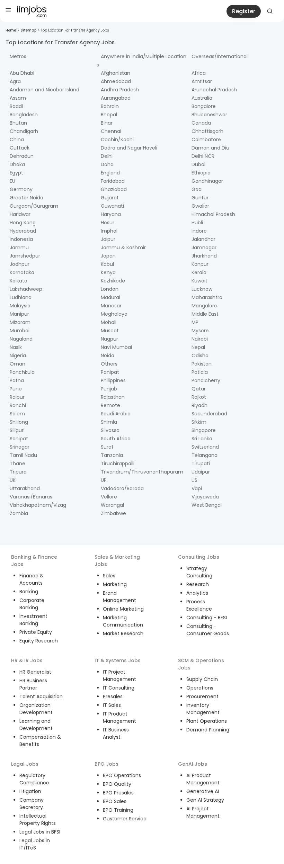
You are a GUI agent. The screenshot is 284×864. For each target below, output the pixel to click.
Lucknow (202, 289)
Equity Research (38, 640)
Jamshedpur (25, 255)
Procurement (202, 696)
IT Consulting (118, 687)
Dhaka (17, 164)
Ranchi (18, 405)
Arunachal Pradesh (214, 89)
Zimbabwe (113, 513)
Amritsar (202, 81)
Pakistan (202, 363)
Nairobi (200, 338)
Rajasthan (113, 397)
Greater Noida (26, 197)
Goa (197, 189)
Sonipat (19, 438)
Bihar (107, 122)
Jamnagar (204, 247)
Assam (18, 97)
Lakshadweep (26, 289)
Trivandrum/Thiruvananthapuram (142, 471)
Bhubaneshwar (209, 114)
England (110, 172)
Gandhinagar (207, 181)
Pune (16, 388)
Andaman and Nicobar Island (44, 89)
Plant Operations (206, 721)
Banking (28, 591)
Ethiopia (201, 172)
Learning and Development (36, 725)
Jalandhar (203, 239)
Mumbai (19, 330)
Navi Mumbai (116, 347)
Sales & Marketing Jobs (117, 561)
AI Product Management (203, 779)
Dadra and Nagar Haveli (129, 147)
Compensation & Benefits (40, 741)
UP (104, 480)
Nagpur (109, 338)
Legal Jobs (24, 763)
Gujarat (110, 197)
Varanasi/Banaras (31, 496)
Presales (113, 696)
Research (197, 584)
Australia (202, 97)
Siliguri (17, 430)
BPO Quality (117, 784)
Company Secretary (31, 803)
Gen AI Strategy (205, 799)
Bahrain (110, 106)
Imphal (109, 230)
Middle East (205, 313)
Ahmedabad (116, 81)
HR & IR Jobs (27, 660)
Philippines (113, 380)
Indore (199, 230)
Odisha (200, 355)
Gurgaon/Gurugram (34, 205)
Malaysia (20, 305)
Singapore (204, 430)
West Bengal (207, 505)
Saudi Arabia (116, 413)
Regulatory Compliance (34, 779)
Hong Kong (23, 222)
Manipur (19, 313)
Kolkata (18, 280)
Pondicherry (206, 380)
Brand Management (119, 597)
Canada (201, 122)
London (109, 289)
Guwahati (112, 205)
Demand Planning (207, 729)
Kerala (199, 272)
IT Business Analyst (116, 733)
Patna (17, 380)
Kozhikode (113, 280)
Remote (110, 405)
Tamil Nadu (23, 455)
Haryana (111, 214)
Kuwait (199, 280)
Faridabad (113, 181)
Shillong (19, 421)
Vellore (109, 496)
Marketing (115, 584)
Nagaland (21, 338)
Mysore (200, 330)
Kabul (107, 264)
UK (13, 480)
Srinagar (19, 446)
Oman (17, 363)
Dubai (198, 164)
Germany (21, 189)
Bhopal (109, 114)
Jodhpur (19, 264)
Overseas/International (220, 56)
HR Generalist (35, 671)
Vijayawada (205, 496)
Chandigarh (24, 131)
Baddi (16, 106)
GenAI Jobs (192, 763)
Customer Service (125, 818)
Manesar (111, 305)
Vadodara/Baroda (122, 488)
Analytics (197, 593)
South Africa (116, 438)
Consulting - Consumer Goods (207, 630)
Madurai (110, 297)
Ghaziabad (114, 189)
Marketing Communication (123, 621)
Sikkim (199, 421)
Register (243, 11)
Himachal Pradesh (213, 214)
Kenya (108, 272)
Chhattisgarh (207, 131)
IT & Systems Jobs (118, 660)
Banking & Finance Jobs (34, 561)
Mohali (108, 322)
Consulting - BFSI (206, 617)
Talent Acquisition (41, 696)
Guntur (200, 197)
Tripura (18, 471)
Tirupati (201, 463)
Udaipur (201, 471)
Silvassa (110, 430)
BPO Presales (118, 792)
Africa (199, 73)
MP (195, 322)
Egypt (16, 172)
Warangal (112, 505)
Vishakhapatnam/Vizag (38, 505)
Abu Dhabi (22, 73)
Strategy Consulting (199, 572)
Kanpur (200, 264)
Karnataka (22, 272)
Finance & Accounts (31, 579)
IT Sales (112, 705)
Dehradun (22, 156)
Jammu (19, 247)
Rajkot (199, 397)
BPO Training (118, 810)
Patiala (200, 372)
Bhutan (18, 122)
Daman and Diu (210, 147)
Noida (107, 355)
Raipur (17, 397)
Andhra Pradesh (120, 89)
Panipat (110, 372)
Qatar (199, 388)
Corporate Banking (31, 604)
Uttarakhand (25, 488)
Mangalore (204, 305)
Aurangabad (116, 97)
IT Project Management (119, 675)
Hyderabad (23, 230)
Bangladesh (24, 114)
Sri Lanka (202, 438)
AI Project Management (203, 812)
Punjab (109, 388)
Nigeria (18, 355)
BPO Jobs (106, 763)
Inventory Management (203, 709)
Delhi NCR (203, 156)
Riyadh (199, 405)
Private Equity (35, 632)
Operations (199, 687)
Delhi (107, 156)
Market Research (123, 633)
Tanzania (112, 455)
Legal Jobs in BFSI (39, 831)
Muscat (110, 330)
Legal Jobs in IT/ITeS (34, 844)
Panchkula (22, 372)
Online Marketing (123, 608)
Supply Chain (202, 679)
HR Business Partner (33, 684)
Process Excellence (199, 605)
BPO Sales (114, 801)
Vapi (197, 488)
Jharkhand (204, 255)
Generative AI (202, 791)
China (17, 139)
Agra (15, 81)
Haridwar (20, 214)
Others (109, 363)
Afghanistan (115, 73)
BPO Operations (122, 775)
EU (12, 181)
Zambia (19, 513)
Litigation (30, 791)
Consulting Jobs (198, 557)
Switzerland (205, 446)
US (194, 480)
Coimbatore (206, 139)
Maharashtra (207, 297)
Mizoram (20, 322)
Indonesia (21, 239)
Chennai (111, 131)
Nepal (198, 347)
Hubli (197, 222)
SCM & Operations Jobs (201, 664)
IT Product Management (119, 717)
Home (11, 30)
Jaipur (108, 239)
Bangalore (204, 106)
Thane (17, 463)
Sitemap (28, 30)
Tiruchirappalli (117, 463)
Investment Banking (33, 620)
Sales (109, 575)
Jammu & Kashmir (123, 247)
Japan (108, 255)
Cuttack (19, 147)
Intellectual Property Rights (37, 819)
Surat (107, 446)
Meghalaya (114, 313)
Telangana (205, 455)
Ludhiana (21, 297)
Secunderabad (209, 413)
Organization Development (36, 709)
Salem (17, 413)
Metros (18, 56)
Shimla (109, 421)
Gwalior (200, 205)
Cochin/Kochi (117, 139)
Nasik (16, 347)
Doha (107, 164)
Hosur (107, 222)
